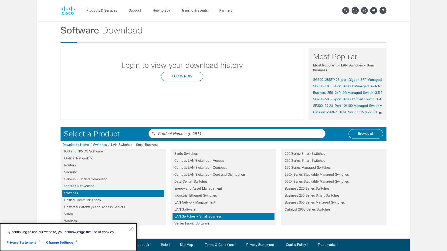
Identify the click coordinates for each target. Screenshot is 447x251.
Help (164, 245)
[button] (113, 151)
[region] (68, 237)
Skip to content (24, 2)
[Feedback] (373, 10)
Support (135, 10)
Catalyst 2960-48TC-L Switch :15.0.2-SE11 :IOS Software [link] (345, 112)
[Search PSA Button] (154, 133)
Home (5, 2)
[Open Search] (345, 10)
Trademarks (326, 245)
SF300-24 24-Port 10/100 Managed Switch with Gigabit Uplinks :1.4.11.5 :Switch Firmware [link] (347, 106)
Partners (225, 10)
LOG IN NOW (182, 76)
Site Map (186, 245)
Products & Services (101, 10)
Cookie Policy (296, 245)
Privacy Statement (260, 245)
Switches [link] (100, 145)
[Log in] (364, 10)
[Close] (131, 229)
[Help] (382, 10)
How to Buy (161, 10)
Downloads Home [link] (75, 145)
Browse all (365, 133)
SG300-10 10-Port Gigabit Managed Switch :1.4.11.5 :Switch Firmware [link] (347, 86)
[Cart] (355, 10)
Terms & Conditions (219, 245)
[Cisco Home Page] (68, 10)
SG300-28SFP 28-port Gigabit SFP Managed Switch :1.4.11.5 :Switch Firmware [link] (347, 80)
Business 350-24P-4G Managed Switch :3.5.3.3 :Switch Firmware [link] (347, 93)
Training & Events (195, 10)
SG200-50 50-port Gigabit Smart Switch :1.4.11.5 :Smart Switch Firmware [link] (347, 99)
